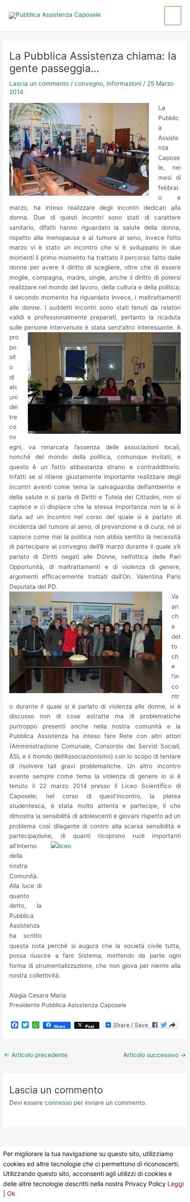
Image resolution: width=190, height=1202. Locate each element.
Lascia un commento (39, 83)
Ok (11, 1193)
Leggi (175, 1183)
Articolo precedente (36, 1054)
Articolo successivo (154, 1054)
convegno (89, 83)
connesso (58, 1102)
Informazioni (123, 83)
